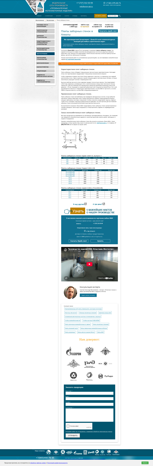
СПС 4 (70, 183)
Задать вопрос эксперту (88, 295)
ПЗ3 (67, 163)
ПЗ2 (67, 161)
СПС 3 (70, 181)
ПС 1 (70, 192)
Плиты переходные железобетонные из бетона (93, 328)
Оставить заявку (100, 15)
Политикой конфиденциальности (57, 463)
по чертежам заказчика (73, 59)
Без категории (50, 20)
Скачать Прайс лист (78, 241)
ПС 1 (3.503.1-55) (70, 172)
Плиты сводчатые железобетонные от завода (77, 324)
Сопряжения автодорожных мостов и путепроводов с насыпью (83, 316)
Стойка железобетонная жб (72, 320)
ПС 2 (70, 193)
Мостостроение (40, 20)
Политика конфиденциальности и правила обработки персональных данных (79, 459)
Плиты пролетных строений (100, 324)
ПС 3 (70, 195)
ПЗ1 (67, 159)
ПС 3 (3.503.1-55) (70, 175)
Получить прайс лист (108, 31)
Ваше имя (69, 391)
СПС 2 (70, 179)
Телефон (68, 402)
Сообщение (69, 407)
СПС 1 (70, 177)
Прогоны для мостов (71, 312)
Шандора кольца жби (105, 312)
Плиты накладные (70, 332)
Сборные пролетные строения (87, 312)
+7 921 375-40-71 (113, 3)
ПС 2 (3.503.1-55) (70, 174)
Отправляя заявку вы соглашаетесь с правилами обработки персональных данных (89, 431)
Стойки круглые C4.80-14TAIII (91, 320)
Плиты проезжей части (71, 328)
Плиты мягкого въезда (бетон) (86, 332)
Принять (145, 463)
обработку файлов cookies (38, 463)
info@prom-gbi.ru (86, 7)
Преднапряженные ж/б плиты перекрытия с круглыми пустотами (83, 308)
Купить (100, 241)
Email (68, 396)
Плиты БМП (100, 332)
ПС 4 (70, 197)
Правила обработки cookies (99, 459)
